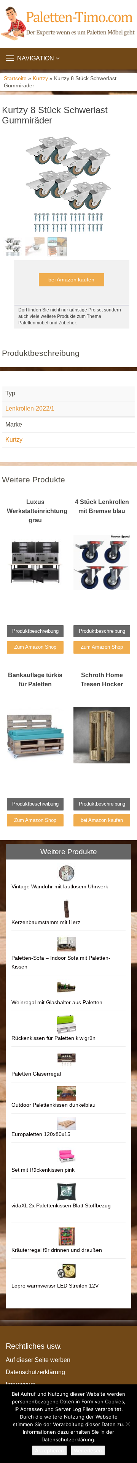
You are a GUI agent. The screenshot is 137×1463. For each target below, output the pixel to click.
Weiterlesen (88, 1450)
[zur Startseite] (68, 23)
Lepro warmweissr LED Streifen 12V (55, 1286)
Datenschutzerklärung (35, 1372)
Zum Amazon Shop (35, 647)
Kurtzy (40, 78)
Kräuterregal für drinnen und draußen (56, 1250)
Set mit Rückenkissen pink (43, 1170)
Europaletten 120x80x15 (40, 1134)
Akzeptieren (49, 1450)
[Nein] (127, 1424)
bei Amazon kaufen (71, 279)
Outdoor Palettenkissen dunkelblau (53, 1105)
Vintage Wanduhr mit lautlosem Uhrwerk (59, 886)
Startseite (15, 78)
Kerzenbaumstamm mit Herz (45, 922)
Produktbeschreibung (35, 631)
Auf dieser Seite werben (38, 1360)
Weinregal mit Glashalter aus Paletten (56, 1002)
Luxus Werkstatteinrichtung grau (37, 511)
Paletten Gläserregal (36, 1074)
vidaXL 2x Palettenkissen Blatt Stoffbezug (61, 1205)
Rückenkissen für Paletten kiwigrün (53, 1038)
